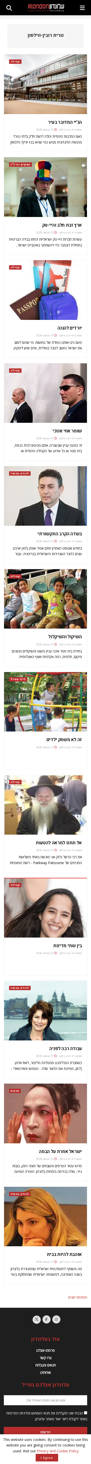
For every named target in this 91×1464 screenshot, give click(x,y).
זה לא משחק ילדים (64, 739)
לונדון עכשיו (20, 473)
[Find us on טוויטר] (37, 1320)
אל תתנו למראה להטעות (59, 842)
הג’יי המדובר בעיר (65, 122)
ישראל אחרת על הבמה (60, 1151)
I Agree (47, 1457)
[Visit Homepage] (46, 8)
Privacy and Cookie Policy (58, 1451)
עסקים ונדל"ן (20, 164)
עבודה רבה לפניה (65, 1048)
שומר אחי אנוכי (67, 431)
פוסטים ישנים (77, 1297)
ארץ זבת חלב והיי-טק (62, 225)
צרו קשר (46, 1357)
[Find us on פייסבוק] (46, 1319)
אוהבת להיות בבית (64, 1254)
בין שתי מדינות (67, 945)
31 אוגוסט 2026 (45, 129)
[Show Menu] (82, 7)
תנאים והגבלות (45, 1365)
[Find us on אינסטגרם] (56, 1319)
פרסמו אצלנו (45, 1350)
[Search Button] (9, 7)
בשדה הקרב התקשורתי (59, 534)
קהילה (15, 61)
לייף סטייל (18, 679)
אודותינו (45, 1372)
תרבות (15, 1091)
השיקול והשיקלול (65, 636)
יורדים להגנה (69, 328)
